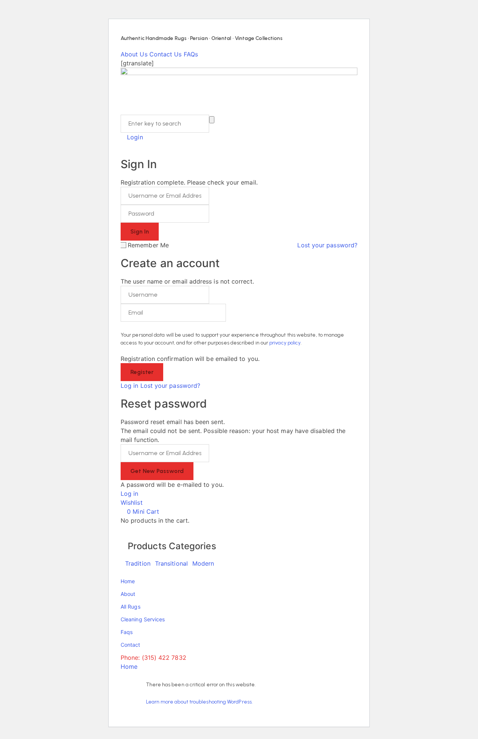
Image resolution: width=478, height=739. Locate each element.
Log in (129, 385)
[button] (135, 502)
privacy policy (285, 343)
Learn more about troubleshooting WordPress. (199, 702)
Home (129, 666)
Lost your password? (327, 245)
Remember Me (148, 245)
